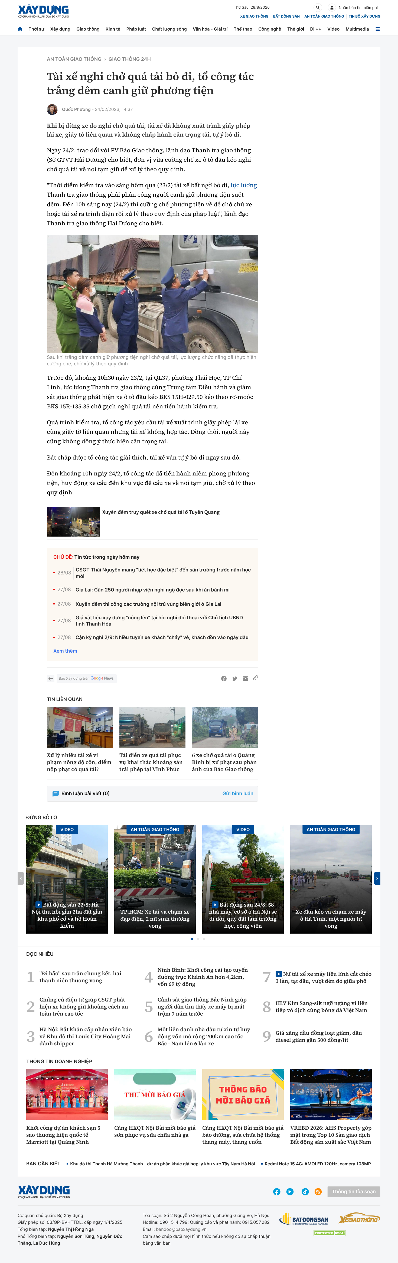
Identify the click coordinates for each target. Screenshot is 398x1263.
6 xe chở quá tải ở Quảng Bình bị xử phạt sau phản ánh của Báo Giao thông (224, 762)
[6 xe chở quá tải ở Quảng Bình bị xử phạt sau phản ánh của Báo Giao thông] (225, 727)
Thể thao (243, 29)
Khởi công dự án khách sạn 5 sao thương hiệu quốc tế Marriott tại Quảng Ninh (63, 1134)
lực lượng (244, 185)
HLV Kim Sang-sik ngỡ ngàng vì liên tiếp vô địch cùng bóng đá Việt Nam (322, 1007)
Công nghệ (269, 29)
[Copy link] (255, 678)
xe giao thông (254, 16)
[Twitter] (234, 678)
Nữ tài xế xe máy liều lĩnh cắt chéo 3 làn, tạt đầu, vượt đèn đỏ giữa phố (323, 977)
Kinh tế (113, 29)
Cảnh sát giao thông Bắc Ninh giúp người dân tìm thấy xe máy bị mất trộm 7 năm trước (202, 1006)
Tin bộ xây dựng (364, 16)
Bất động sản (286, 16)
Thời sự (36, 29)
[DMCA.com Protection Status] (329, 1233)
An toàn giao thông (324, 16)
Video (333, 29)
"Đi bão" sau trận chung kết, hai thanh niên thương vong (80, 977)
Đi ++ (315, 29)
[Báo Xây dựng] (43, 11)
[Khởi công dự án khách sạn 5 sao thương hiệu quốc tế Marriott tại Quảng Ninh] (67, 1094)
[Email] (245, 678)
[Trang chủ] (20, 29)
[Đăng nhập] (332, 8)
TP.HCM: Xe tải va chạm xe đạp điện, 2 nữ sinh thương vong (155, 918)
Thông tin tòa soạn (354, 1192)
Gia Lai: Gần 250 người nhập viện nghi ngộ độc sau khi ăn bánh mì (153, 590)
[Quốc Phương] (52, 109)
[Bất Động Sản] (304, 1219)
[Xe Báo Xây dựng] (359, 1218)
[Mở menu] (377, 29)
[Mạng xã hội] (305, 1191)
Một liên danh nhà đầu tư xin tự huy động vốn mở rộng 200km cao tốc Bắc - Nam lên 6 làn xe (204, 1036)
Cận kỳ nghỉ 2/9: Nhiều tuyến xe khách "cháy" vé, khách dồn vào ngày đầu (162, 637)
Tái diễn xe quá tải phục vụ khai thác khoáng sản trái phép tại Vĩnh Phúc (151, 762)
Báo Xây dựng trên (74, 678)
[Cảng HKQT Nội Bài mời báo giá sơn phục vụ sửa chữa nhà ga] (155, 1094)
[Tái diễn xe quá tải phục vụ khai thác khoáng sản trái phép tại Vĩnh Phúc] (152, 727)
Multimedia (357, 29)
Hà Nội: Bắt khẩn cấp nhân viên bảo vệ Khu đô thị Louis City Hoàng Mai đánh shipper (86, 1036)
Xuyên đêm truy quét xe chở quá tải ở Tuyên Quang (161, 512)
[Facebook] (224, 678)
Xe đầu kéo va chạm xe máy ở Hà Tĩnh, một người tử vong (331, 918)
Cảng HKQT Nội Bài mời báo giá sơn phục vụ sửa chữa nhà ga (154, 1131)
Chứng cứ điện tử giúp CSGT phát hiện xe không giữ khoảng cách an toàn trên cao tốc (84, 1006)
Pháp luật (136, 29)
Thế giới (295, 29)
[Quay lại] (50, 678)
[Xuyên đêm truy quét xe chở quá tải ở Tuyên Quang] (73, 522)
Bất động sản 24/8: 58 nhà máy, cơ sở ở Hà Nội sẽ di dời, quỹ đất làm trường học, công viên (243, 915)
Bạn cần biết (43, 1164)
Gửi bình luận (238, 793)
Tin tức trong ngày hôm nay (107, 557)
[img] (152, 294)
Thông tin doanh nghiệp (59, 1061)
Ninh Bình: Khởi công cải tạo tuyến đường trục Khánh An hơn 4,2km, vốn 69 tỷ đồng (203, 976)
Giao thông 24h (130, 59)
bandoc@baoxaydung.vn (181, 1229)
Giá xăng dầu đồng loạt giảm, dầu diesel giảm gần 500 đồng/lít (319, 1036)
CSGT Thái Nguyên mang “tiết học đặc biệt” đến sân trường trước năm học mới (163, 573)
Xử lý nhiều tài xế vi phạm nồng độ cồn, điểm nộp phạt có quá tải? (79, 762)
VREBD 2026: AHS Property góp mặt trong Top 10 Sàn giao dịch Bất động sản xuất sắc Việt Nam (330, 1134)
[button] (192, 939)
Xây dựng (60, 29)
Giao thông (87, 29)
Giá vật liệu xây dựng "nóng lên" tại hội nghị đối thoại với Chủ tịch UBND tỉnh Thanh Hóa (159, 621)
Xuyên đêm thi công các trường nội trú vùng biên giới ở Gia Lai (148, 604)
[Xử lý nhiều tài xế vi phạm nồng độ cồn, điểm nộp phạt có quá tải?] (80, 727)
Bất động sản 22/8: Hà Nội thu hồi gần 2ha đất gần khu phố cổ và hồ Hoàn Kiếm (67, 915)
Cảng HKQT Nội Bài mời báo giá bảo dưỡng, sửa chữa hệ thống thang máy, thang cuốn (242, 1134)
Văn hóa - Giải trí (210, 29)
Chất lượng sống (169, 29)
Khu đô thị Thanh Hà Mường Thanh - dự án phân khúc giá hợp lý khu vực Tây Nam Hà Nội (162, 1163)
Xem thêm (65, 651)
